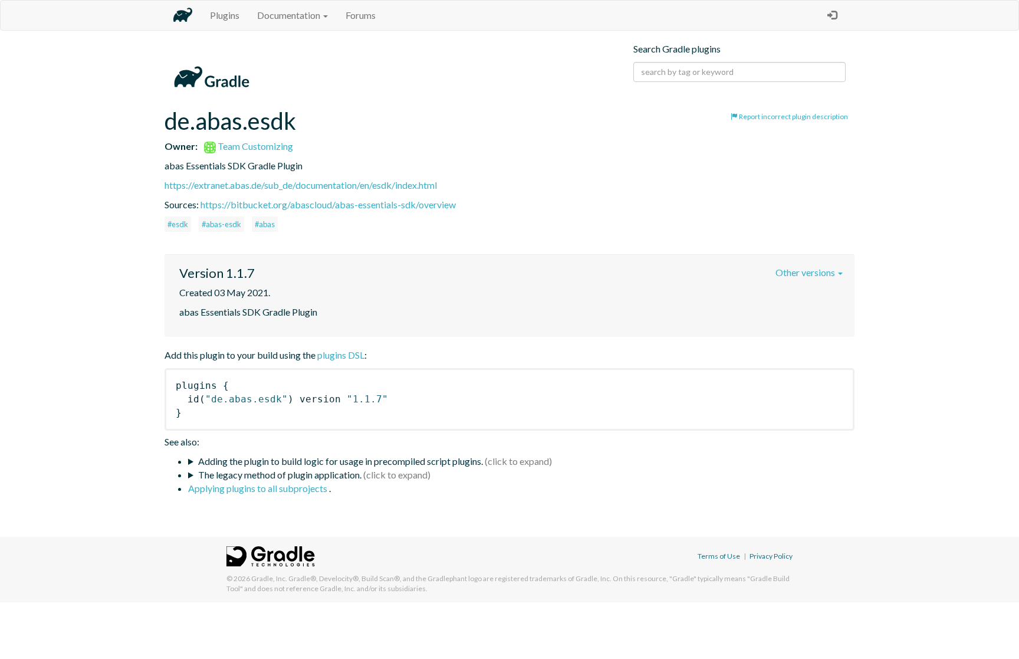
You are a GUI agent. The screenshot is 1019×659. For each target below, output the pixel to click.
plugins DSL (340, 354)
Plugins (224, 15)
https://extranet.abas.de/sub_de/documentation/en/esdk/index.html (301, 185)
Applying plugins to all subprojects (258, 488)
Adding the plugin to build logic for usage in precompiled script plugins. (340, 461)
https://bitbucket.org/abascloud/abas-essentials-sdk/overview (328, 204)
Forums (361, 15)
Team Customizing (254, 146)
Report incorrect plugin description (793, 116)
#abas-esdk (221, 224)
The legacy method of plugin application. (279, 474)
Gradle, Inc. (269, 578)
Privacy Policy (771, 556)
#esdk (177, 224)
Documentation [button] (289, 15)
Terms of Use (719, 556)
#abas (265, 224)
